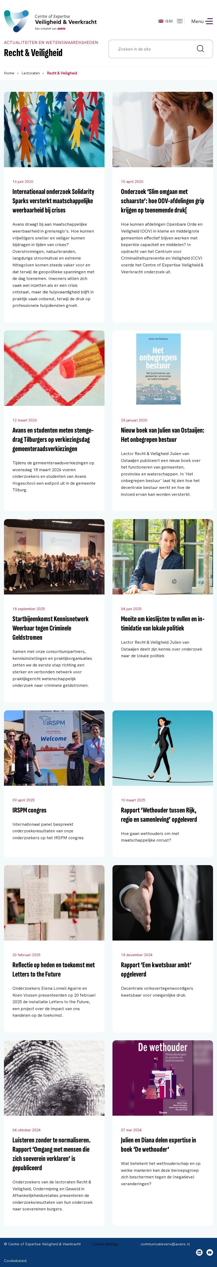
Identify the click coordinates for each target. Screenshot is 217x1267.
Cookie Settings (105, 1244)
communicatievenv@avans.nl (165, 1244)
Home (9, 73)
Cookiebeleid (15, 1260)
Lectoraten (30, 73)
